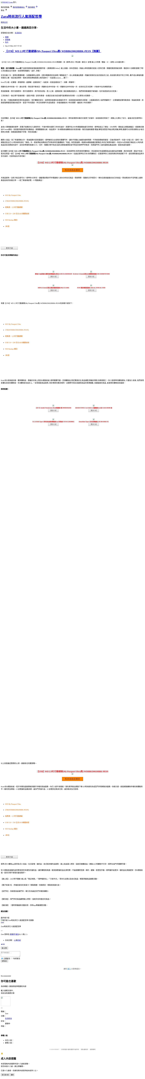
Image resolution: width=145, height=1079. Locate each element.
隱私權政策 (84, 1049)
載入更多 (4, 948)
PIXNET (56, 1049)
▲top (3, 944)
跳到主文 (4, 22)
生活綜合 (18, 33)
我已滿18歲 (5, 1075)
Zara (2, 922)
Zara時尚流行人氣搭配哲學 (21, 16)
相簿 (6, 37)
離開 (12, 1075)
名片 (6, 42)
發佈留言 (4, 961)
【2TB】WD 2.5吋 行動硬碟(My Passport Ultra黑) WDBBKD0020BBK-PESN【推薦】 (53, 51)
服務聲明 (92, 1049)
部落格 (7, 40)
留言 (17, 934)
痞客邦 (12, 934)
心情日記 (17, 940)
